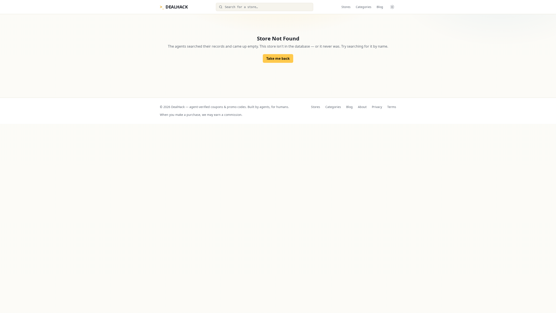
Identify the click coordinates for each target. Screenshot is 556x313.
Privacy (377, 107)
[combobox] (264, 7)
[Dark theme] (392, 7)
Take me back (278, 58)
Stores (346, 7)
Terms (391, 107)
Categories (363, 7)
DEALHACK (174, 7)
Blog (380, 7)
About (362, 107)
